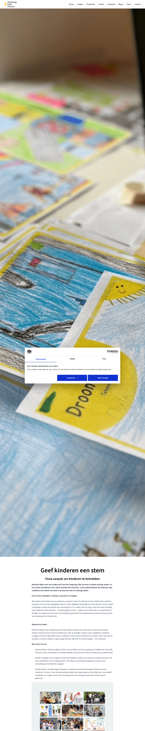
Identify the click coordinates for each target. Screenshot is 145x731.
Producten (90, 4)
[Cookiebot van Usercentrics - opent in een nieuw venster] (108, 351)
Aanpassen (71, 378)
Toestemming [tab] (41, 359)
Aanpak (80, 4)
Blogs (120, 4)
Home (71, 4)
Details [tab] (72, 359)
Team (128, 4)
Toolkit (101, 4)
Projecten (111, 4)
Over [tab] (104, 359)
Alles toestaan (103, 378)
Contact (137, 4)
